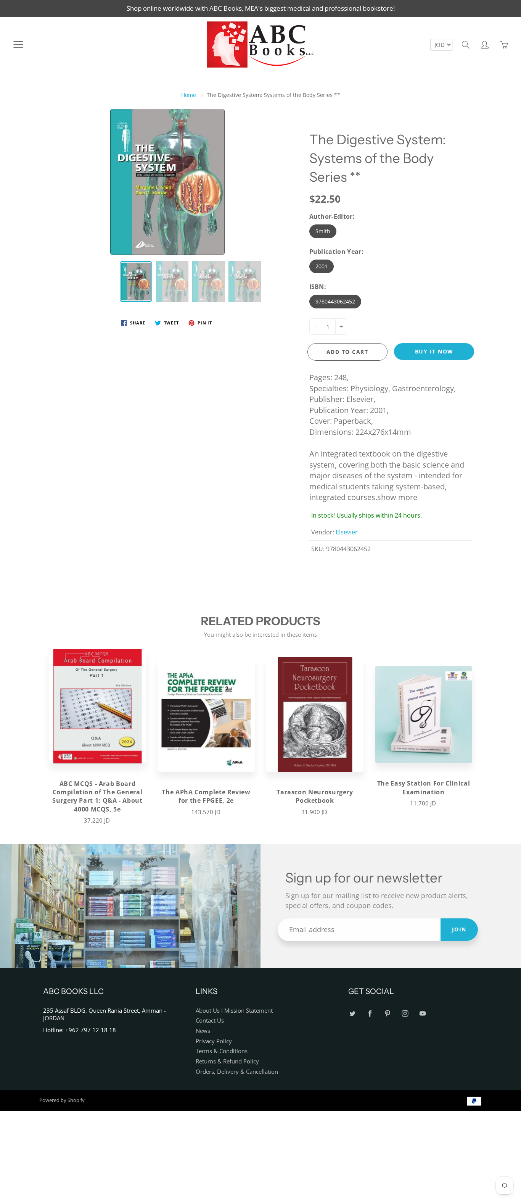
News (203, 1030)
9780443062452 (335, 301)
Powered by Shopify (62, 1100)
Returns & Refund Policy (227, 1061)
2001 (321, 266)
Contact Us (210, 1020)
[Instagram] (405, 1013)
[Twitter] (352, 1013)
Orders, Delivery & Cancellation (237, 1071)
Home (188, 94)
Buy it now (434, 351)
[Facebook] (369, 1013)
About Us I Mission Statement (234, 1010)
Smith (322, 231)
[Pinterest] (387, 1013)
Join (459, 929)
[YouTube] (422, 1013)
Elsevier (347, 532)
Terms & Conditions (222, 1051)
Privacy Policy (214, 1041)
